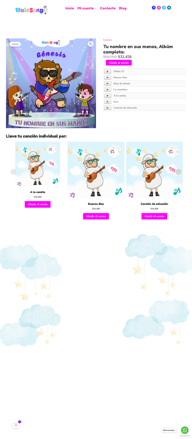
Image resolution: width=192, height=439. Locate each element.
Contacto (108, 8)
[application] (107, 71)
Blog (122, 8)
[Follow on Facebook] (154, 8)
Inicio (69, 8)
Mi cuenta (85, 8)
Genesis (107, 39)
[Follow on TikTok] (164, 8)
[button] (90, 44)
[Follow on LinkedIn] (169, 8)
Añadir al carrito (119, 62)
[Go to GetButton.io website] (185, 436)
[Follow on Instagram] (159, 8)
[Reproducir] (107, 71)
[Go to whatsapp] (185, 430)
